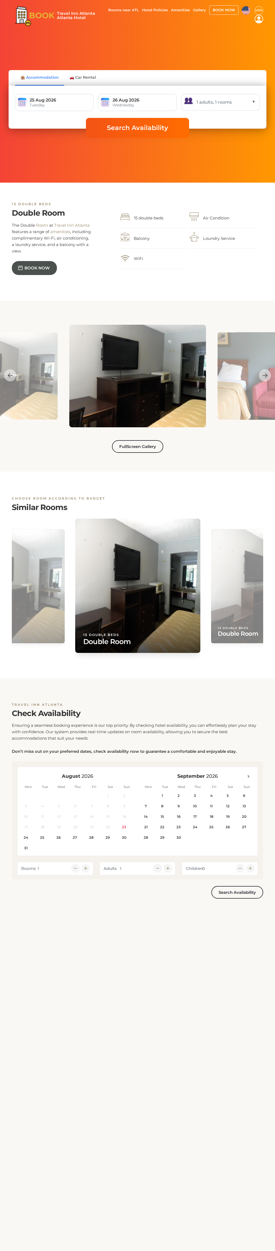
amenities (60, 231)
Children (194, 868)
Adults (110, 868)
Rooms (28, 868)
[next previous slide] (10, 375)
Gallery (199, 10)
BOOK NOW (224, 10)
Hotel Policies (155, 10)
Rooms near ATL (123, 10)
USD (258, 10)
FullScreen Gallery (137, 446)
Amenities (180, 10)
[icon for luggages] (246, 10)
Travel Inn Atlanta (72, 225)
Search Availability (137, 128)
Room (42, 225)
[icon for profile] (259, 19)
